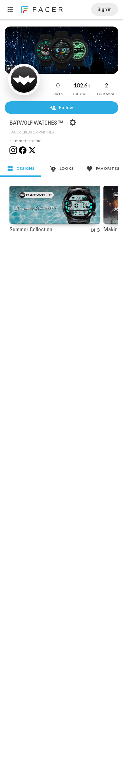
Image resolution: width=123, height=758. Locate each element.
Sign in (104, 9)
